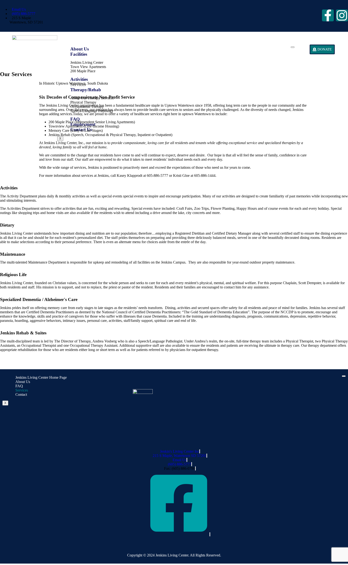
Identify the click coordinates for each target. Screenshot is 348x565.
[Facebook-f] (328, 15)
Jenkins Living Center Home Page (41, 377)
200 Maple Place (82, 71)
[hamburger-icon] (292, 47)
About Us (79, 48)
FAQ (19, 386)
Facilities (78, 54)
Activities (79, 79)
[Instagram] (342, 15)
